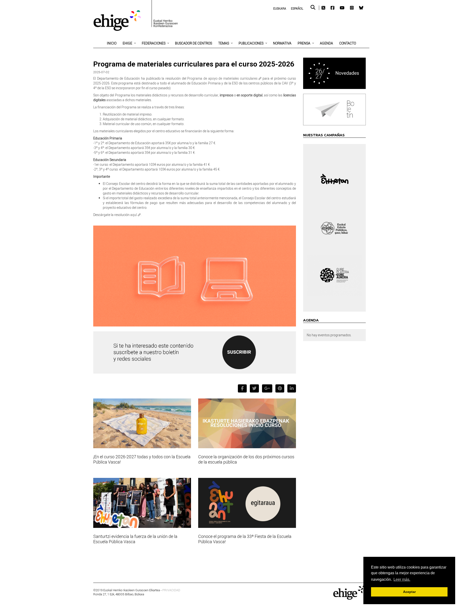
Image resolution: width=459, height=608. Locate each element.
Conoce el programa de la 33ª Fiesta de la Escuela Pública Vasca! (244, 538)
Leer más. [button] (401, 579)
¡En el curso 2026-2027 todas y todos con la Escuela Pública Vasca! (142, 459)
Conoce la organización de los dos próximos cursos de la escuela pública (246, 459)
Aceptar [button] (409, 592)
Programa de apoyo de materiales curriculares (222, 78)
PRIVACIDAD (171, 590)
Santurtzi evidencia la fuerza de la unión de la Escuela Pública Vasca (135, 538)
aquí (133, 214)
